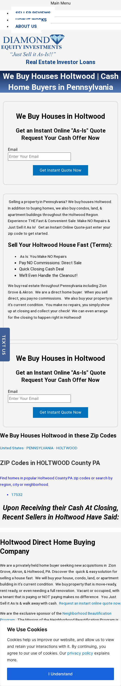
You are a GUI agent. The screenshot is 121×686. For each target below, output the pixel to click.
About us (26, 26)
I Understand (60, 673)
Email (12, 149)
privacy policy (80, 653)
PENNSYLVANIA (39, 448)
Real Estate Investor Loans (60, 62)
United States (12, 448)
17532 (17, 494)
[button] (60, 3)
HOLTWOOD (66, 448)
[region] (60, 653)
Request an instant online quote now (89, 603)
